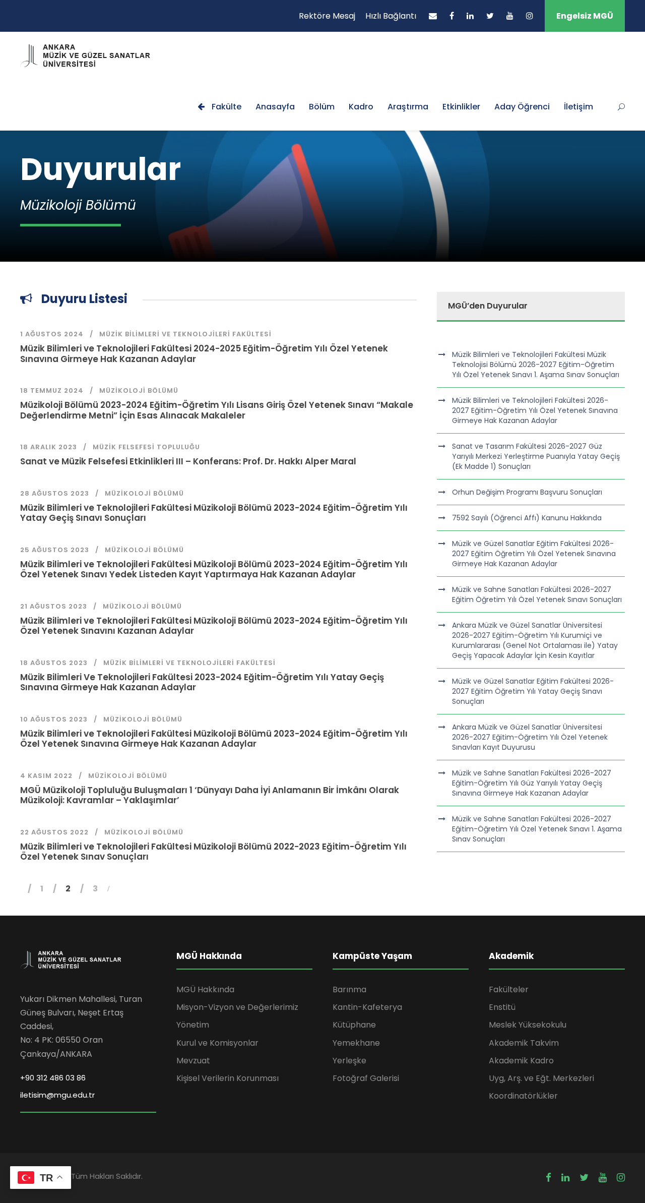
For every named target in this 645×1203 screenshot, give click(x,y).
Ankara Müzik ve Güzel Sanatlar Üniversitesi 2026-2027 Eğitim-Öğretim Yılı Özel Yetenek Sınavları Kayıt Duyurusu (530, 737)
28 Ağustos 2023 (54, 493)
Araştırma (408, 106)
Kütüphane (354, 1025)
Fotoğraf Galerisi (366, 1078)
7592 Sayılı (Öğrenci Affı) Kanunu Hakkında (527, 518)
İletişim (578, 106)
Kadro (361, 106)
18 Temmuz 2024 (52, 390)
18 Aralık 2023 (48, 447)
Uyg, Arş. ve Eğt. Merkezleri (541, 1078)
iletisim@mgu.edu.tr (57, 1095)
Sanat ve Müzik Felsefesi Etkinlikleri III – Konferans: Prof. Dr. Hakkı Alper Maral (188, 461)
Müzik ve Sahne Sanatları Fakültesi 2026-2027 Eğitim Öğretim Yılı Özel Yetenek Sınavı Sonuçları (537, 594)
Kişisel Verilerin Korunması (227, 1078)
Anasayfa (275, 106)
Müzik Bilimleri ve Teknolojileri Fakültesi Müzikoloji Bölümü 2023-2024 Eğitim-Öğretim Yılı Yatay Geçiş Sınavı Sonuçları (214, 513)
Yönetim (192, 1025)
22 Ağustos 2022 (54, 832)
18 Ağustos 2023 (54, 663)
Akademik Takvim (524, 1043)
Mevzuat (193, 1060)
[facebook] (451, 16)
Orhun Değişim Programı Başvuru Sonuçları (527, 492)
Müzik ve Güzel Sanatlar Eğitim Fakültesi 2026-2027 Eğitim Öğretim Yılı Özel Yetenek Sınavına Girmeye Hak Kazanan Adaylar (534, 553)
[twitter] (490, 16)
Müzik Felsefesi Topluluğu (146, 447)
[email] (433, 16)
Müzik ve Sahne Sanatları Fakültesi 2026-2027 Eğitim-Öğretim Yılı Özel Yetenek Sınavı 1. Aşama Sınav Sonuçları (537, 829)
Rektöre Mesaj (327, 16)
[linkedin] (470, 16)
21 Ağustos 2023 (53, 606)
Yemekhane (356, 1043)
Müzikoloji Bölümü (138, 390)
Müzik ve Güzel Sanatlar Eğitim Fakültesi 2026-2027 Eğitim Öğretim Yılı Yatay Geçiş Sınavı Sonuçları (533, 691)
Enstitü (502, 1007)
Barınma (349, 989)
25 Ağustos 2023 (54, 550)
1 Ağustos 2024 (52, 334)
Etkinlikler (461, 106)
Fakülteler (509, 989)
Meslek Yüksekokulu (527, 1025)
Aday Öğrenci (522, 106)
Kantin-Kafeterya (367, 1007)
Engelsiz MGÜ (584, 16)
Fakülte (225, 106)
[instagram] (529, 16)
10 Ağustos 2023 (54, 719)
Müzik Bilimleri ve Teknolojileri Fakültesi (185, 334)
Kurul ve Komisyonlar (217, 1043)
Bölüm (322, 106)
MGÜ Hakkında (205, 989)
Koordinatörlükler (523, 1096)
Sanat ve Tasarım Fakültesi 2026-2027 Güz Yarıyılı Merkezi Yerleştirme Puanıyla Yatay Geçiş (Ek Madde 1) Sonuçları (536, 456)
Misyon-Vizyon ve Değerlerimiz (237, 1007)
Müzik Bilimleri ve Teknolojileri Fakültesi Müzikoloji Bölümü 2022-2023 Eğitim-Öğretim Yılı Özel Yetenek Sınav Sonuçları (213, 851)
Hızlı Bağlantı (390, 16)
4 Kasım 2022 (46, 775)
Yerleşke (349, 1060)
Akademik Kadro (521, 1060)
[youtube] (509, 16)
